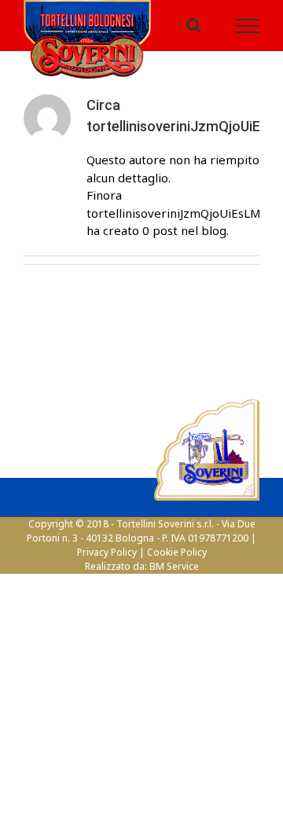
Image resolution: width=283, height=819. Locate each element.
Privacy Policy (107, 560)
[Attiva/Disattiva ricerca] (193, 29)
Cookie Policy (177, 560)
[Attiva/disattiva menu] (248, 30)
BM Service (174, 575)
